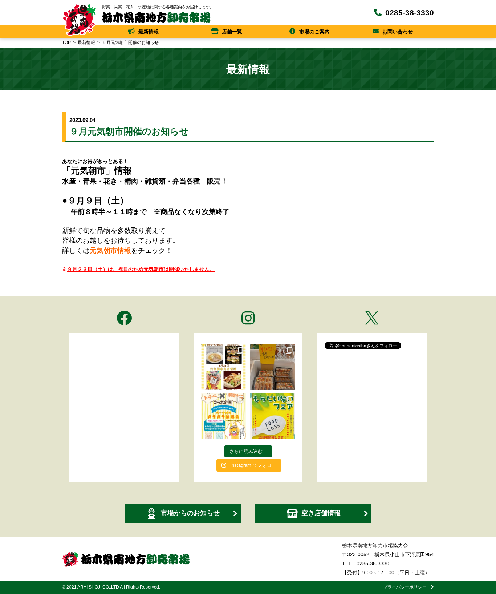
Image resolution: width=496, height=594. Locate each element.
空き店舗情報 (321, 513)
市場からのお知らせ (190, 513)
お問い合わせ (397, 32)
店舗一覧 (232, 32)
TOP (66, 42)
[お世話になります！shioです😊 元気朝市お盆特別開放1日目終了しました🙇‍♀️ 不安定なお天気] (272, 416)
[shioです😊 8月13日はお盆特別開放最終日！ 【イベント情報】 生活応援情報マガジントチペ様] (223, 416)
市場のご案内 (314, 32)
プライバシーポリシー (407, 587)
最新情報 (148, 32)
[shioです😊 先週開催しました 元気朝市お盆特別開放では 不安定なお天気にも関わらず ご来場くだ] (272, 367)
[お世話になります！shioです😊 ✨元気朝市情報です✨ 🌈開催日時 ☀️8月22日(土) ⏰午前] (223, 367)
